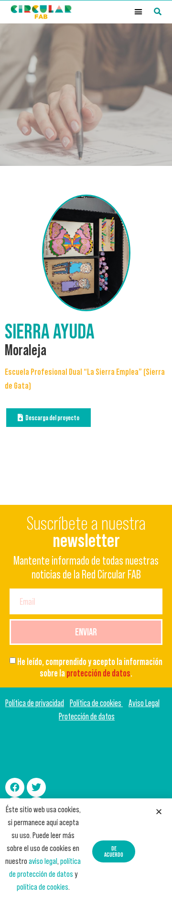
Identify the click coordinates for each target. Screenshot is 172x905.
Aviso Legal (144, 703)
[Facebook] (14, 787)
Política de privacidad (34, 703)
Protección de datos (87, 716)
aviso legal (43, 861)
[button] (138, 12)
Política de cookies (96, 703)
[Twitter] (36, 787)
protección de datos (98, 673)
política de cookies (42, 887)
